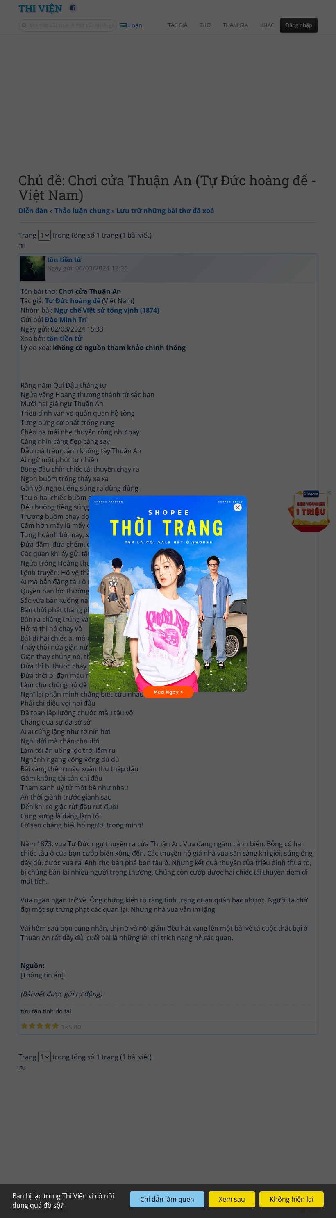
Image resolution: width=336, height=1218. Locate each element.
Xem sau (232, 1199)
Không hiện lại (291, 1199)
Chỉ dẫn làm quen (167, 1199)
